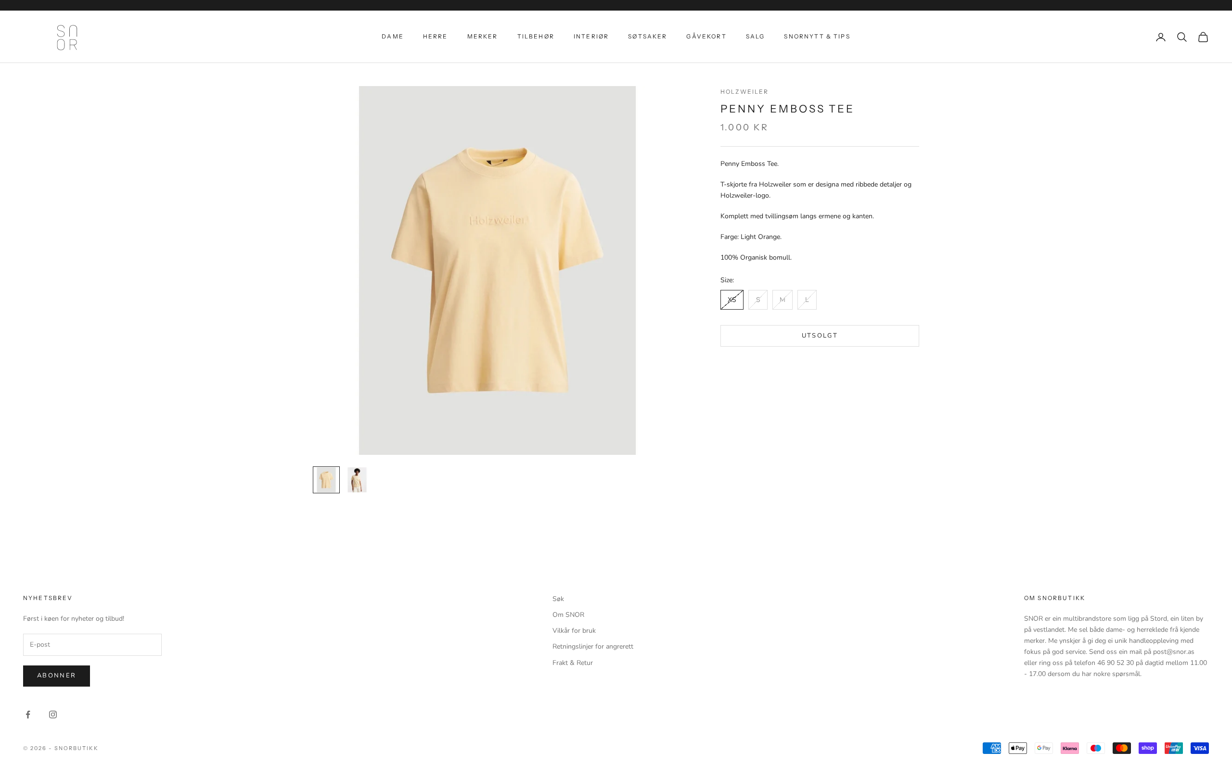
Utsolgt (820, 335)
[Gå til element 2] (357, 479)
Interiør (591, 36)
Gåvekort (706, 36)
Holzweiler (744, 91)
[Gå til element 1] (326, 479)
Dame (393, 36)
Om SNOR (568, 614)
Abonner (56, 675)
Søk (558, 598)
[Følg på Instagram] (53, 714)
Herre (435, 36)
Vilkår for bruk (574, 630)
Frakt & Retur (572, 662)
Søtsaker (647, 36)
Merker (482, 36)
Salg (755, 36)
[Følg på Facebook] (28, 714)
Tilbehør (535, 36)
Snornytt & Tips (817, 36)
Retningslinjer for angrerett (592, 646)
